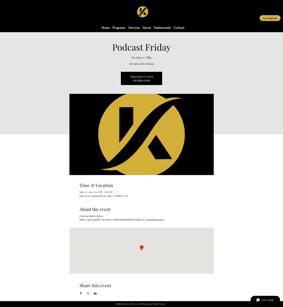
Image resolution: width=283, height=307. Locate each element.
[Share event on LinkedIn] (95, 293)
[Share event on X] (88, 293)
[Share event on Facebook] (80, 293)
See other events (141, 80)
